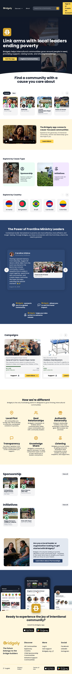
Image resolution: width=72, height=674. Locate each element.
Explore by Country (28, 650)
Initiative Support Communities (30, 659)
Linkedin (64, 649)
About (28, 8)
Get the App (10, 59)
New (14, 93)
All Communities (30, 646)
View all (65, 474)
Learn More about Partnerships (48, 561)
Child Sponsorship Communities (31, 654)
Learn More (46, 141)
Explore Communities (29, 59)
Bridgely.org (46, 651)
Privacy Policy (19, 668)
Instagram (65, 651)
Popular (7, 93)
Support (13, 376)
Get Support (47, 649)
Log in (44, 646)
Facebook (65, 646)
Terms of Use (36, 668)
